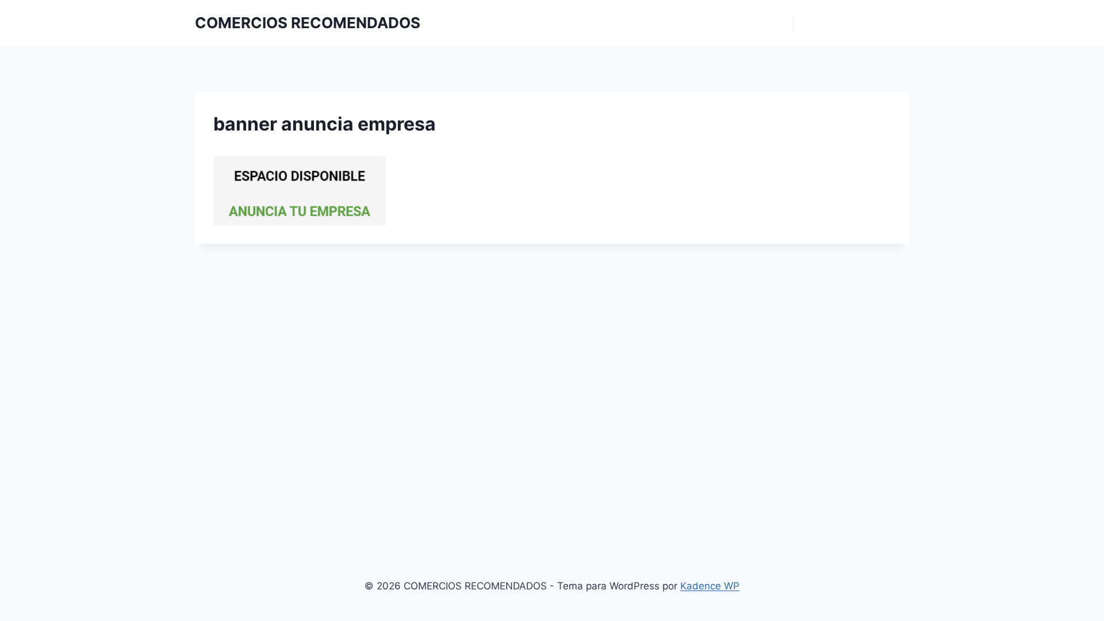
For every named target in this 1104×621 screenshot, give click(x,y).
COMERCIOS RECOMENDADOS (735, 23)
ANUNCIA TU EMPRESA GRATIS (851, 23)
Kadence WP (709, 586)
